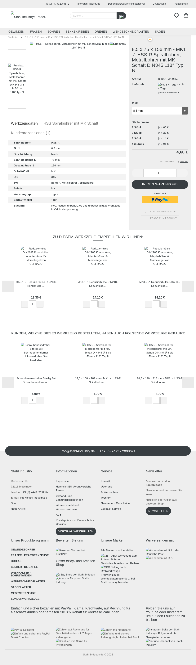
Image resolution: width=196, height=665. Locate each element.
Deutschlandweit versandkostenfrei (126, 3)
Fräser (16, 555)
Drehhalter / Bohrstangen (21, 574)
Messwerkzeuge (23, 593)
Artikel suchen (109, 492)
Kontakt (105, 481)
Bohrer (16, 561)
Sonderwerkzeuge (25, 598)
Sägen (160, 31)
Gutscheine (123, 503)
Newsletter (107, 503)
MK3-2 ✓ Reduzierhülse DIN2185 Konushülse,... (159, 283)
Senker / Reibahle (24, 566)
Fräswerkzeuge (36, 555)
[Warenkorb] (186, 16)
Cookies (61, 523)
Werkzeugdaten (24, 123)
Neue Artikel (18, 508)
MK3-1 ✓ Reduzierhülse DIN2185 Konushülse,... (98, 283)
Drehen (101, 31)
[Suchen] (121, 15)
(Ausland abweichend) (168, 92)
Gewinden (16, 31)
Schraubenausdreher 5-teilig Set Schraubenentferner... (36, 380)
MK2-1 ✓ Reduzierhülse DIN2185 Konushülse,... (36, 283)
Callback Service (111, 508)
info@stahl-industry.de (88, 3)
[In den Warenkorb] (49, 304)
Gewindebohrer (23, 549)
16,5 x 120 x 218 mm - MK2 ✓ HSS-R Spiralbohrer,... (160, 380)
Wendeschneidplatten (131, 31)
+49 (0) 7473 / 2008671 (56, 3)
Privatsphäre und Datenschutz (74, 520)
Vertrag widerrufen (75, 531)
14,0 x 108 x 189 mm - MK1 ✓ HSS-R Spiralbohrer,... (98, 380)
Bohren (53, 31)
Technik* (106, 497)
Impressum (62, 481)
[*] (139, 41)
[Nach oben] (10, 659)
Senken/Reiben (77, 31)
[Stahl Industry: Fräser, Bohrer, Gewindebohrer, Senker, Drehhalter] (30, 18)
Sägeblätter (21, 587)
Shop (14, 503)
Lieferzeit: (138, 84)
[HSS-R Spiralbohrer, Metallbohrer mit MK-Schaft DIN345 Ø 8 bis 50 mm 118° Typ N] (78, 89)
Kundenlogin (180, 3)
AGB (58, 514)
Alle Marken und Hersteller (117, 550)
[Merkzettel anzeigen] (176, 16)
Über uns (106, 486)
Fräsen (36, 31)
